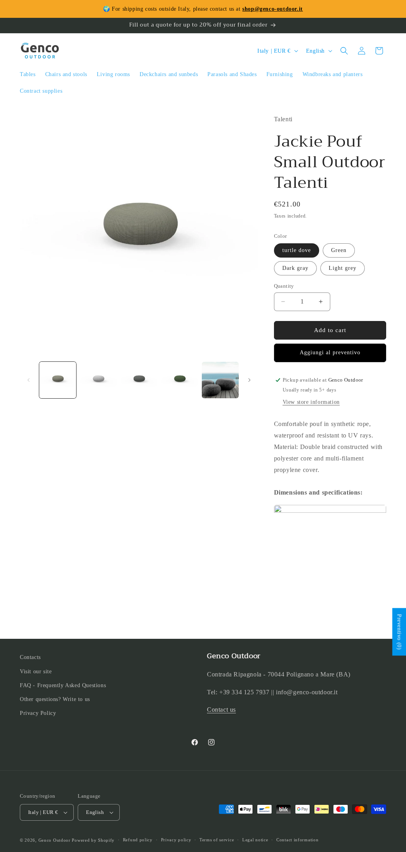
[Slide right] (249, 380)
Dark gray (295, 268)
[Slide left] (28, 380)
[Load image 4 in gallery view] (179, 380)
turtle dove (296, 250)
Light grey (342, 268)
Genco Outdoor (54, 840)
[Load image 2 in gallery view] (98, 380)
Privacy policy (176, 839)
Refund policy (138, 839)
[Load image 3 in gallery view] (139, 380)
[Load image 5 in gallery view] (220, 380)
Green (339, 250)
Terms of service (216, 839)
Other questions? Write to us (55, 699)
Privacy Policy (38, 713)
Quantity (284, 286)
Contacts (30, 657)
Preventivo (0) (399, 632)
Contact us (221, 709)
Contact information (297, 839)
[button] (344, 50)
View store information (311, 402)
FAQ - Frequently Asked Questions (63, 685)
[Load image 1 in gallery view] (57, 380)
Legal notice (255, 839)
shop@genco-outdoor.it (272, 9)
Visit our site (36, 671)
